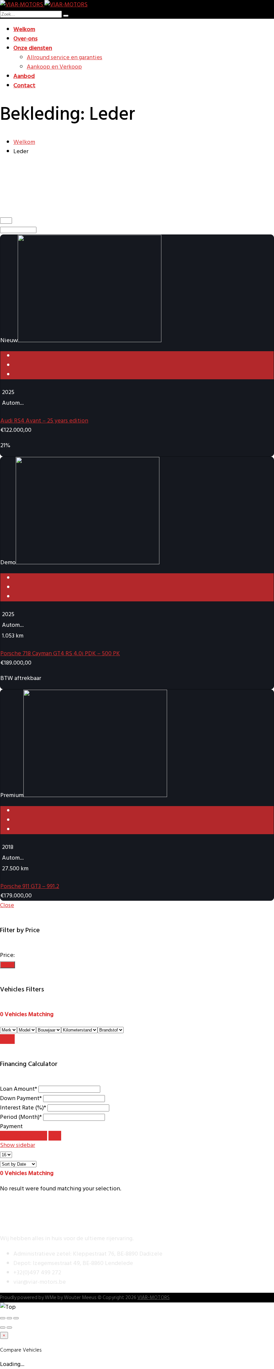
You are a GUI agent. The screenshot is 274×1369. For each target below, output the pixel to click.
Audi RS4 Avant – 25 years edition (44, 420)
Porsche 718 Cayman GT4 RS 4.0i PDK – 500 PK (60, 653)
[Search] (65, 16)
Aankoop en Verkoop (54, 67)
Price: (7, 955)
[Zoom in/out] (16, 1318)
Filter (7, 964)
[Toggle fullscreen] (9, 1318)
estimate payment (23, 1136)
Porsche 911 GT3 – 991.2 (29, 886)
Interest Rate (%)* (23, 1107)
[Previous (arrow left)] (2, 1328)
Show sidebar (17, 1145)
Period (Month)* (21, 1117)
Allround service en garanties (64, 57)
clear (54, 1136)
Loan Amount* (18, 1089)
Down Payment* (21, 1098)
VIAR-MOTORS (153, 1297)
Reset (7, 1039)
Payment (11, 1126)
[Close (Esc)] (2, 1318)
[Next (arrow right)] (9, 1328)
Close (7, 905)
